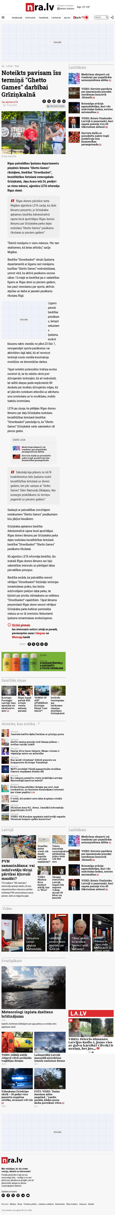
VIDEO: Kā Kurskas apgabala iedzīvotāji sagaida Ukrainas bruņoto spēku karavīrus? (37, 818)
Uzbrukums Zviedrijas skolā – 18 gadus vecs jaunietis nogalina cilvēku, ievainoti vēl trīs (17, 1096)
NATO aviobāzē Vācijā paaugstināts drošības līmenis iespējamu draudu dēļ (35, 770)
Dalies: (22, 644)
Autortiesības (60, 1204)
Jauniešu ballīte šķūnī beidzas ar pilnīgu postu (37, 734)
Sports (67, 17)
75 (33, 792)
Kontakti (91, 1204)
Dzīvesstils (30, 17)
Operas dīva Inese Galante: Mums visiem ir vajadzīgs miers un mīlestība (35, 752)
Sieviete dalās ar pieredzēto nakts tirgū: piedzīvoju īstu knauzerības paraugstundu (36, 457)
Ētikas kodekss (72, 1204)
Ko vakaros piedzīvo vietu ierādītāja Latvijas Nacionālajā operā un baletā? (36, 779)
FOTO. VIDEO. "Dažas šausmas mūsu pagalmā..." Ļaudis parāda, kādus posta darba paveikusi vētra (47, 1097)
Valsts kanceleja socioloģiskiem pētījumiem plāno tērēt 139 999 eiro (61, 854)
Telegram (40, 633)
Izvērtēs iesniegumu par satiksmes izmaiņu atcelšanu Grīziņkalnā (57, 705)
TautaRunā (43, 17)
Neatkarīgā (17, 17)
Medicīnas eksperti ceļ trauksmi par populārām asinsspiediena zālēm (34, 449)
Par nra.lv (4, 1204)
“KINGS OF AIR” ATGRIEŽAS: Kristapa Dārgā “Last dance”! (41, 704)
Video (7, 908)
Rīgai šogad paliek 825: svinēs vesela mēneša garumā (24, 704)
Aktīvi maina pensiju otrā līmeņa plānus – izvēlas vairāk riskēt (34, 743)
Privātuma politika (30, 1204)
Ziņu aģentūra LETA (9, 102)
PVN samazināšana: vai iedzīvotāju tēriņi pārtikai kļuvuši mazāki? (18, 870)
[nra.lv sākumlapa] (40, 7)
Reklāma (13, 1204)
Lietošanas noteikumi (46, 1204)
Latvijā (9, 66)
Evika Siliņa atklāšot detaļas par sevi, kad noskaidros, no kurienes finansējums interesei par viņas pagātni (37, 790)
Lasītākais (77, 67)
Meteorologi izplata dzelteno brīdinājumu (27, 1014)
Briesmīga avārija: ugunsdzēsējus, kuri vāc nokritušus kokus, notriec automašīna (97, 108)
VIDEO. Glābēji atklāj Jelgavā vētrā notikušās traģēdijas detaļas (16, 1057)
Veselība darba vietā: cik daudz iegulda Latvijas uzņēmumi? (44, 854)
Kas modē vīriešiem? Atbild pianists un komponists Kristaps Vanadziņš (33, 761)
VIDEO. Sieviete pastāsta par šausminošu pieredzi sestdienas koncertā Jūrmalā (96, 93)
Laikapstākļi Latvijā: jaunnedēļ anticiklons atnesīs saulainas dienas (49, 1057)
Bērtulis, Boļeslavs (65, 8)
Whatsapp (17, 637)
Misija (20, 1204)
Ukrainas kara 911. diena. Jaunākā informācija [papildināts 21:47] (36, 809)
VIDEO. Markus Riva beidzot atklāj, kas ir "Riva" (43, 883)
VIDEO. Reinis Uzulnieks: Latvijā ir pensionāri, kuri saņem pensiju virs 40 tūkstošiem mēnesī (97, 123)
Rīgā (17, 66)
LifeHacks (56, 17)
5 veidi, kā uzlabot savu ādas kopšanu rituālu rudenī (36, 800)
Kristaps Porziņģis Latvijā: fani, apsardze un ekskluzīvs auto (8, 704)
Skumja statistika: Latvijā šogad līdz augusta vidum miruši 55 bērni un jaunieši (58, 887)
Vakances (83, 1204)
